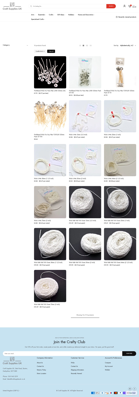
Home (59, 34)
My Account (109, 366)
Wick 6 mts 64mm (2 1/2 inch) (114, 179)
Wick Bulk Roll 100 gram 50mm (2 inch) (82, 263)
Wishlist (107, 370)
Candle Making (67, 34)
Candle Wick (39, 51)
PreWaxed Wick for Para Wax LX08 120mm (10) (49, 91)
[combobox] (72, 6)
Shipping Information (77, 370)
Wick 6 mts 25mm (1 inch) (112, 135)
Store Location (41, 373)
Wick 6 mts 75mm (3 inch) (42, 221)
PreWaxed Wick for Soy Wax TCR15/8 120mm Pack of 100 (49, 136)
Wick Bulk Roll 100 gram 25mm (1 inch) (117, 221)
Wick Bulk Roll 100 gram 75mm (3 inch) (47, 304)
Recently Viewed (76, 373)
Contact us (40, 366)
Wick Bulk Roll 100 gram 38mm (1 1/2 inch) (48, 263)
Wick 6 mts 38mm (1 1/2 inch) (44, 179)
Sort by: (116, 45)
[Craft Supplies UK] (12, 6)
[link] (33, 14)
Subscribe (129, 353)
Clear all (51, 51)
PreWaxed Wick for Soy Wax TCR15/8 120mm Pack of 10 (119, 92)
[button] (64, 60)
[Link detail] (130, 389)
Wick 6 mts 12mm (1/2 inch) (78, 135)
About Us (40, 363)
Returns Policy (41, 370)
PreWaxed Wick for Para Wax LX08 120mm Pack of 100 (85, 92)
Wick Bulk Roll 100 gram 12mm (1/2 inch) (82, 221)
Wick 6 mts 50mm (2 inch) (77, 179)
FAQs (73, 363)
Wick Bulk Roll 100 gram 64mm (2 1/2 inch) (118, 263)
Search (111, 6)
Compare (108, 363)
